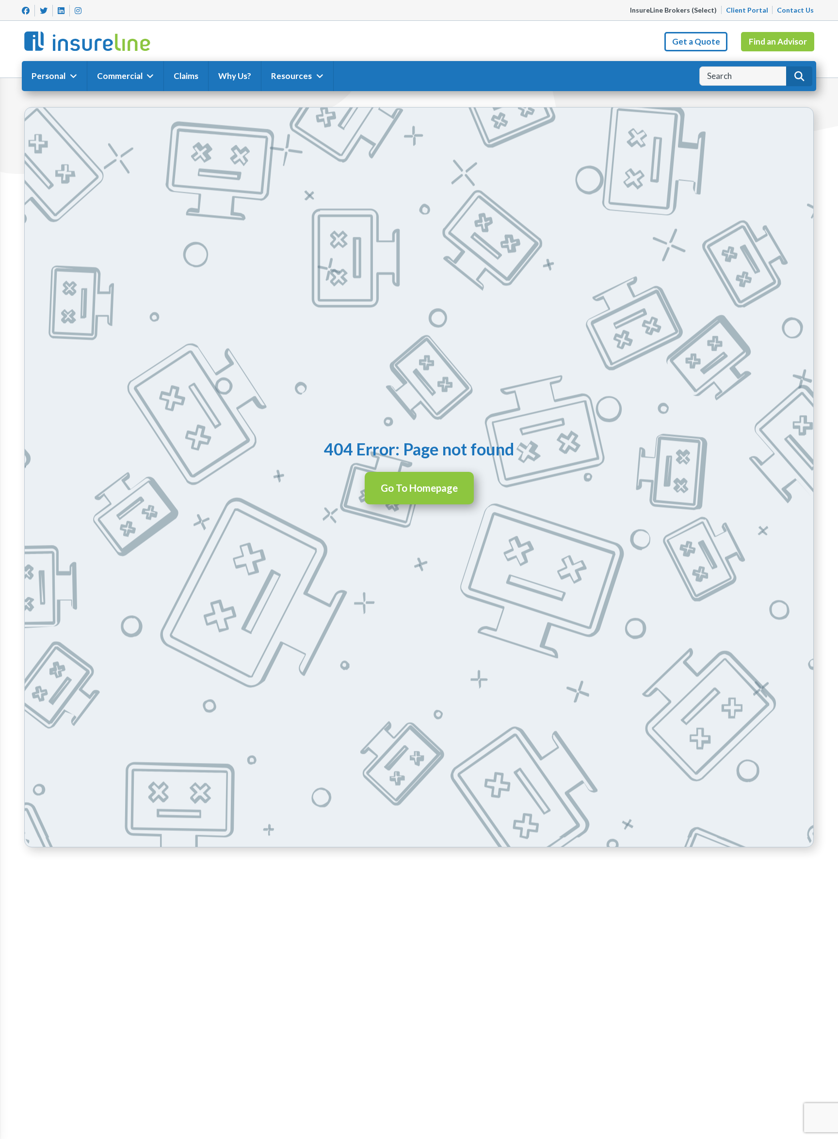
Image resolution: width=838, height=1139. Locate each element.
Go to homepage (419, 488)
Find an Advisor (778, 41)
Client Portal (747, 10)
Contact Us (795, 10)
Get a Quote (696, 41)
